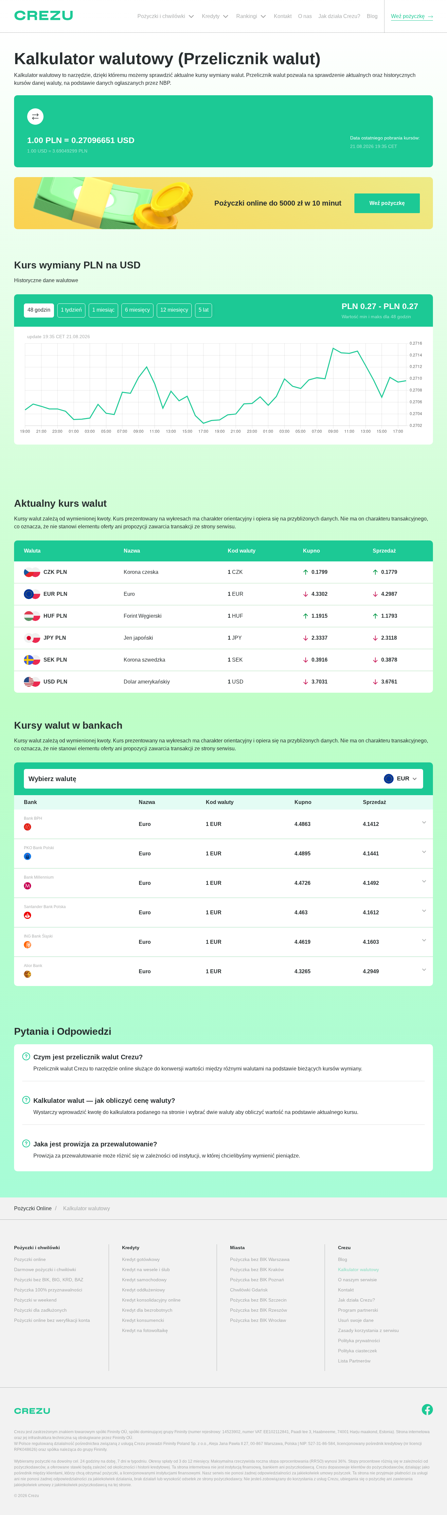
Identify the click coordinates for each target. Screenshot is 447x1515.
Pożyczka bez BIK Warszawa (260, 1259)
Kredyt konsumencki (143, 1320)
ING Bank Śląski (38, 936)
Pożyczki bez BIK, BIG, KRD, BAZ (48, 1279)
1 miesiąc (103, 310)
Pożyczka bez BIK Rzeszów (258, 1310)
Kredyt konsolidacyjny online (151, 1300)
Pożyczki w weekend (35, 1300)
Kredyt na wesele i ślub (146, 1269)
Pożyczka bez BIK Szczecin (258, 1300)
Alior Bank (33, 965)
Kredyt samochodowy (144, 1279)
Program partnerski (358, 1310)
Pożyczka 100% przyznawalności (48, 1289)
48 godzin (38, 310)
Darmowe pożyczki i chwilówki (45, 1269)
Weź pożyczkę (387, 203)
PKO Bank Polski (39, 848)
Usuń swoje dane (356, 1320)
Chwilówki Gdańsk (249, 1289)
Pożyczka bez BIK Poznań (257, 1279)
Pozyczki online (30, 1259)
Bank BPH (33, 818)
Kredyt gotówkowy (141, 1259)
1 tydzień (71, 310)
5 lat (203, 310)
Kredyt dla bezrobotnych (147, 1310)
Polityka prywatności (359, 1340)
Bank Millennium (39, 877)
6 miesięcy (137, 310)
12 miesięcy (174, 310)
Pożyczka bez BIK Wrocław (258, 1320)
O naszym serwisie (357, 1279)
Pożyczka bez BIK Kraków (257, 1269)
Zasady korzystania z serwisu (368, 1330)
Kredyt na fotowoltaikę (145, 1330)
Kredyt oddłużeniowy (143, 1289)
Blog (342, 1259)
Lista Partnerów (354, 1360)
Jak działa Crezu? (356, 1300)
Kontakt (346, 1289)
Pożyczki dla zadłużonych (40, 1310)
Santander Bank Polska (45, 906)
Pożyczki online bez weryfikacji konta (52, 1320)
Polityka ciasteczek (357, 1350)
